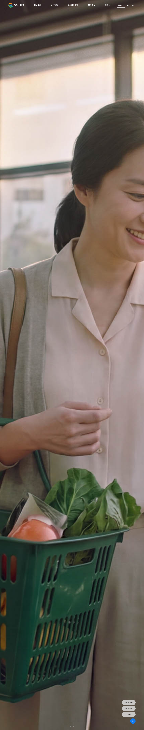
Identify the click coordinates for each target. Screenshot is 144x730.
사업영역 (54, 5)
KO (128, 6)
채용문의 (121, 6)
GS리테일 (16, 5)
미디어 (107, 5)
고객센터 (128, 714)
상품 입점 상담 (129, 708)
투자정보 (91, 5)
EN (133, 6)
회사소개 (37, 5)
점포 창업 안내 (129, 702)
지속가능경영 (72, 5)
